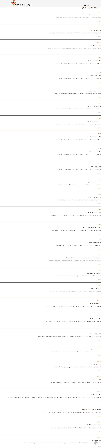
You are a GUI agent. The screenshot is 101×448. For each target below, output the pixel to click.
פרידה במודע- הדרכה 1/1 (94, 197)
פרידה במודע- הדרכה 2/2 (94, 136)
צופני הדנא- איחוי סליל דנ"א (94, 425)
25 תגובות (99, 57)
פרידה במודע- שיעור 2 (95, 379)
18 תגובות (99, 72)
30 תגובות (99, 179)
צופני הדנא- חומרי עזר (95, 303)
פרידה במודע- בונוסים (95, 318)
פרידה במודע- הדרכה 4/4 (94, 91)
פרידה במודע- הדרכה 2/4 (94, 76)
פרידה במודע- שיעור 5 (95, 334)
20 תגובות (99, 87)
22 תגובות (99, 285)
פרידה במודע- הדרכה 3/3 (94, 121)
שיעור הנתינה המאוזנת (95, 288)
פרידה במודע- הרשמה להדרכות (93, 212)
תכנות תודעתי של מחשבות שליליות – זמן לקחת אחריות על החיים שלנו (83, 258)
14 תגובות (99, 118)
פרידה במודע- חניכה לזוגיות (94, 15)
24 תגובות (99, 148)
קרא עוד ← (99, 21)
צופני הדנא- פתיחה (96, 440)
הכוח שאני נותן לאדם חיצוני (94, 273)
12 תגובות (99, 270)
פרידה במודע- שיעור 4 (95, 349)
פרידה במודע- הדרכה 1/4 (94, 151)
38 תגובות (99, 254)
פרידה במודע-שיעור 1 (95, 394)
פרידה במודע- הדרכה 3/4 (94, 60)
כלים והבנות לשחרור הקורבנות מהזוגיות (91, 227)
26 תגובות (99, 209)
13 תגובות (99, 163)
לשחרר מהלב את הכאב (95, 243)
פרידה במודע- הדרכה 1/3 (94, 167)
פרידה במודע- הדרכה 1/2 (94, 182)
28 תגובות (99, 224)
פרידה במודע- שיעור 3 (95, 364)
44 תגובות (99, 239)
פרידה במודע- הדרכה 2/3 (94, 106)
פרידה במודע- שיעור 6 (95, 30)
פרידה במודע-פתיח (96, 45)
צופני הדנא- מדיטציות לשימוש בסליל (91, 410)
